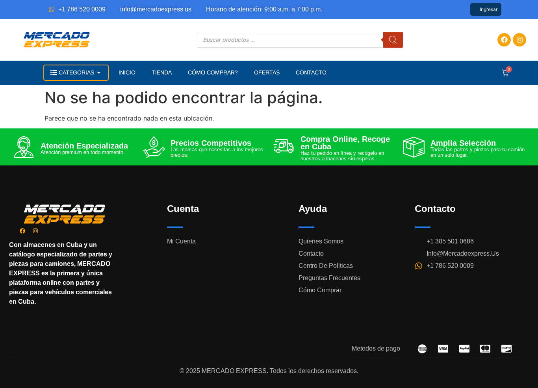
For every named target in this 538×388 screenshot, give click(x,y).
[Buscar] (393, 40)
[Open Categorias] (99, 73)
